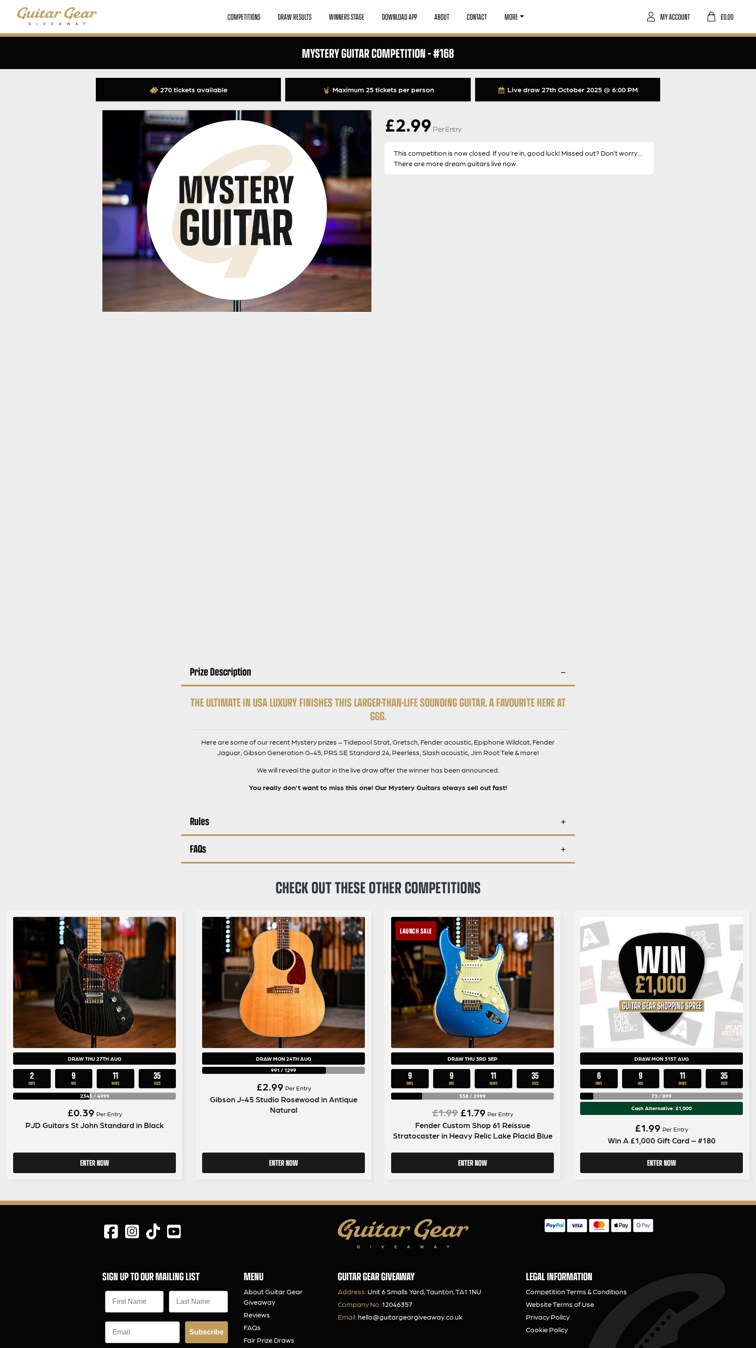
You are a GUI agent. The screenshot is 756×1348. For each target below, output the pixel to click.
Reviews (257, 1314)
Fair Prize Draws (269, 1340)
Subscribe (206, 1332)
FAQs (198, 848)
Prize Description (220, 671)
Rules (199, 821)
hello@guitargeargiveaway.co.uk (410, 1317)
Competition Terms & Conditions (576, 1291)
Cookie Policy (547, 1329)
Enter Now (94, 1162)
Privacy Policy (548, 1317)
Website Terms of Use (560, 1304)
